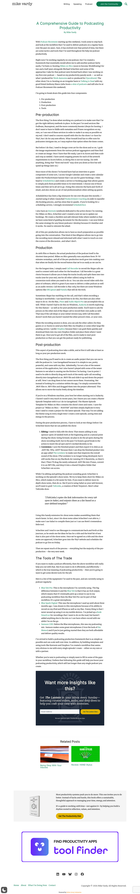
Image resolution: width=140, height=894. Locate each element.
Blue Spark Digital (49, 603)
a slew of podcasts (79, 84)
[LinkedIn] (58, 874)
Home (16, 885)
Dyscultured (91, 78)
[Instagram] (76, 874)
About (23, 885)
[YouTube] (64, 874)
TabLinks (57, 486)
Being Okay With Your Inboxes (51, 766)
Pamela (63, 290)
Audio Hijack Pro (76, 301)
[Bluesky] (70, 874)
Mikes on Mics (66, 66)
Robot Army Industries (74, 892)
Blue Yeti (71, 591)
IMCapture (51, 290)
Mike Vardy (22, 4)
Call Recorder (72, 268)
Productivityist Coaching (76, 199)
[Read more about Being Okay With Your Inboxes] (54, 754)
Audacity (83, 305)
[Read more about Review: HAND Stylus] (85, 754)
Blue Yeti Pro (46, 588)
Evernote (52, 211)
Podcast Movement (49, 42)
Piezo (61, 301)
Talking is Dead (87, 81)
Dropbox (61, 329)
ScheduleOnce (49, 181)
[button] (109, 4)
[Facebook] (82, 874)
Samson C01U (47, 624)
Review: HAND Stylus (81, 765)
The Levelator (59, 453)
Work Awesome (60, 78)
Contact (52, 885)
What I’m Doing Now (37, 885)
